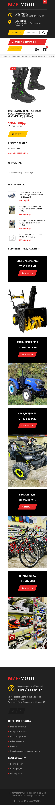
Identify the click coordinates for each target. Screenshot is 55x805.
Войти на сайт (16, 764)
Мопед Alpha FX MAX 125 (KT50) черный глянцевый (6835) (30, 209)
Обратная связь (17, 741)
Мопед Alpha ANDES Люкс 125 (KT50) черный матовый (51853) (32, 223)
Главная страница (18, 727)
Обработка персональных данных (25, 751)
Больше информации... (18, 153)
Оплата (13, 746)
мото (21, 5)
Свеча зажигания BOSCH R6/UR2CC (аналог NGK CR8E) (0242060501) (31, 195)
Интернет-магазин (18, 732)
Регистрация (16, 769)
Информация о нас (18, 736)
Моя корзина (16, 773)
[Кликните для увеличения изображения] (27, 84)
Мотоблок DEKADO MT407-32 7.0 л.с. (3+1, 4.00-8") (31, 236)
